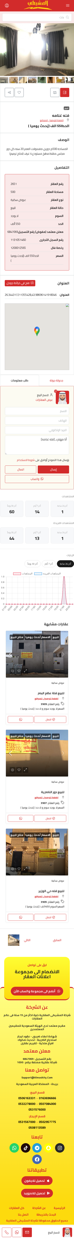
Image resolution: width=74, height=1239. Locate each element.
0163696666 (47, 1098)
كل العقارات (16, 1208)
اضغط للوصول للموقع (52, 120)
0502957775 (47, 1122)
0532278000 (26, 1104)
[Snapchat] (48, 1148)
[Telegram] (37, 1148)
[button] (19, 92)
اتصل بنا (23, 1214)
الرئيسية (59, 1208)
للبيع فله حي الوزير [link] (51, 891)
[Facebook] (37, 1159)
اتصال (48, 719)
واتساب (35, 479)
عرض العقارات (44, 400)
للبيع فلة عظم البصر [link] (51, 693)
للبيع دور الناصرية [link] (52, 792)
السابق (57, 940)
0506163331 (26, 1098)
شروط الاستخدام (26, 460)
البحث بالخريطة (46, 1214)
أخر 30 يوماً (33, 564)
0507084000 (47, 1104)
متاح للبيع (16, 637)
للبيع (66, 108)
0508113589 (37, 1127)
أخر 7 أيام (49, 564)
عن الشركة (39, 1208)
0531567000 (26, 1122)
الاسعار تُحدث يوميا (37, 637)
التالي (27, 940)
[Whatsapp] (14, 1148)
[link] (37, 654)
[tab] (64, 92)
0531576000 (37, 1109)
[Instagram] (60, 1148)
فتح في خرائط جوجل (18, 283)
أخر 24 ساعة (65, 564)
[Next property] (13, 940)
